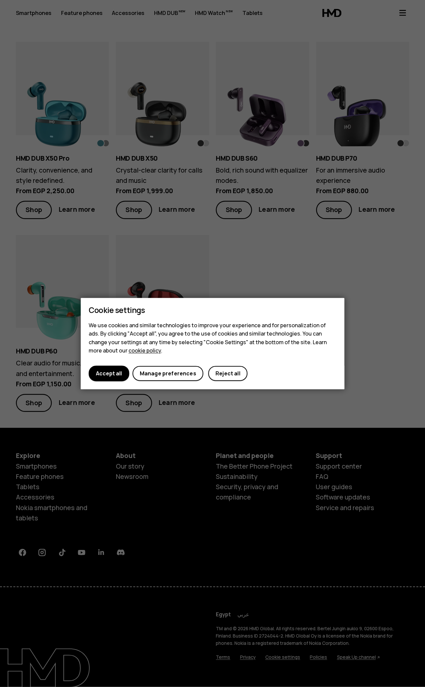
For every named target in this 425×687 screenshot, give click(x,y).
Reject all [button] (227, 373)
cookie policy (144, 350)
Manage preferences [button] (168, 373)
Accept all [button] (109, 373)
